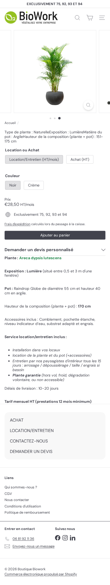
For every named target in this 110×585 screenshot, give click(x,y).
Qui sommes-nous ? (21, 487)
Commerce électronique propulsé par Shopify (41, 574)
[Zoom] (88, 105)
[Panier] (90, 17)
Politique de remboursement (27, 512)
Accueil (10, 123)
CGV (8, 493)
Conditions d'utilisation (23, 506)
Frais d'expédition (17, 224)
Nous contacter (17, 500)
